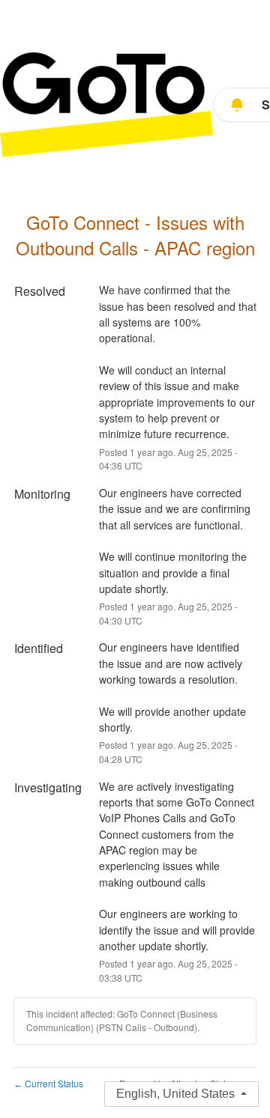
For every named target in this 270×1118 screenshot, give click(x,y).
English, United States (175, 1093)
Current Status (48, 1083)
